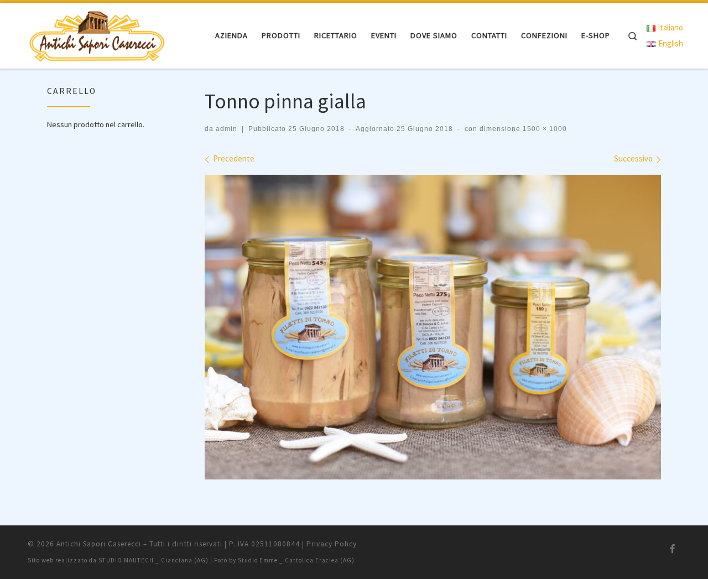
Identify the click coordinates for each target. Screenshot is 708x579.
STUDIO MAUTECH (126, 560)
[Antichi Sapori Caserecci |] (97, 33)
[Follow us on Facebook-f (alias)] (672, 548)
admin (226, 129)
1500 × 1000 (543, 129)
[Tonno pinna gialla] (433, 327)
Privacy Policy (331, 544)
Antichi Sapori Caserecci (98, 544)
